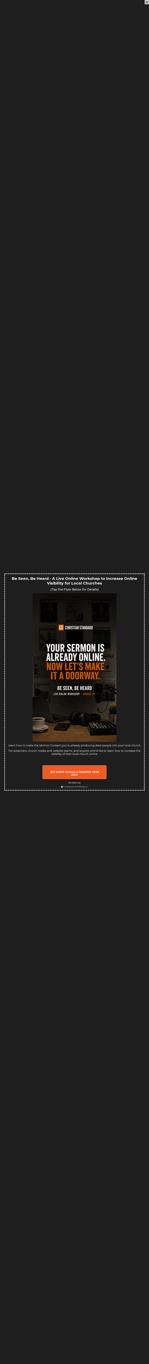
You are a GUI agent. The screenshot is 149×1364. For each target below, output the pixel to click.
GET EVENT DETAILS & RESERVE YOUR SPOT (74, 773)
